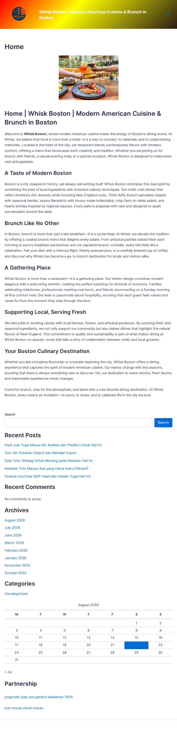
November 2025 (17, 565)
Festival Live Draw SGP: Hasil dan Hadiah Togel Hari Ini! (48, 476)
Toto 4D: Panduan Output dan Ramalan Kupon (41, 453)
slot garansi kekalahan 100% (51, 697)
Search (10, 414)
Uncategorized (16, 594)
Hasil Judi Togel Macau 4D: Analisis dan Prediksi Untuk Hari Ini (53, 445)
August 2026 (15, 520)
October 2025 (16, 573)
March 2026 (14, 543)
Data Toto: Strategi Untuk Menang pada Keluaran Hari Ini (49, 461)
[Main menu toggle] (167, 14)
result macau (33, 708)
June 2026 (13, 535)
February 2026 (16, 550)
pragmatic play (16, 697)
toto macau (13, 708)
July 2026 (12, 528)
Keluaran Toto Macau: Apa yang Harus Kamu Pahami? (46, 468)
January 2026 (15, 558)
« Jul (8, 672)
